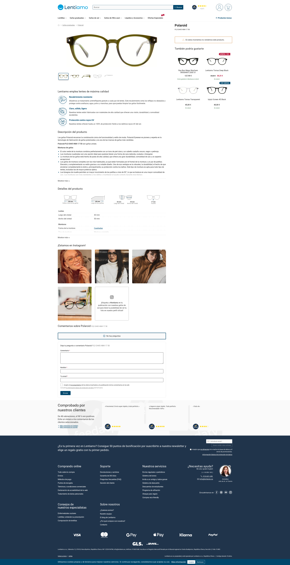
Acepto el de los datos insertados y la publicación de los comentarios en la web (94, 386)
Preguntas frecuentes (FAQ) (110, 479)
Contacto (103, 524)
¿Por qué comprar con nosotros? (112, 521)
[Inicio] (59, 25)
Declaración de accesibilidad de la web (73, 490)
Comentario (65, 350)
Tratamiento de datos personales (70, 494)
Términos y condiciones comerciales (72, 486)
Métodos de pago (64, 479)
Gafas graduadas (68, 25)
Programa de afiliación (151, 490)
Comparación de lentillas (67, 520)
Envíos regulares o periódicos (153, 472)
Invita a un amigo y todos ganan (154, 479)
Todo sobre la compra (66, 472)
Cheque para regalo (149, 494)
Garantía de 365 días (108, 475)
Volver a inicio (62, 556)
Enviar (65, 393)
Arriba (70, 556)
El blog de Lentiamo (107, 517)
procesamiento (76, 385)
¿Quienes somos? (107, 510)
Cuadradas (98, 228)
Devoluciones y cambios (109, 472)
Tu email (64, 376)
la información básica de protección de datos (80, 388)
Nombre (63, 367)
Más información (178, 562)
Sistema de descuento (151, 483)
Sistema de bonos (149, 475)
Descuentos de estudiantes (152, 486)
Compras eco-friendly (150, 497)
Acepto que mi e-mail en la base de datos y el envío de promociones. (212, 450)
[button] (63, 76)
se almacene (205, 449)
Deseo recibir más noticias (222, 445)
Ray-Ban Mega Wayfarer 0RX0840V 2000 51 (188, 71)
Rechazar (200, 562)
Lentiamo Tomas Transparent (188, 99)
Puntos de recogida (65, 483)
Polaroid (80, 25)
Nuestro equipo (106, 514)
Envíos (60, 475)
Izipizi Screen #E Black (217, 99)
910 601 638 (208, 476)
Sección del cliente (107, 483)
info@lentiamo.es (206, 479)
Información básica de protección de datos (217, 454)
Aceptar (191, 562)
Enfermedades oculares (67, 513)
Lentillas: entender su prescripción (71, 517)
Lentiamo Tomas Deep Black (216, 70)
